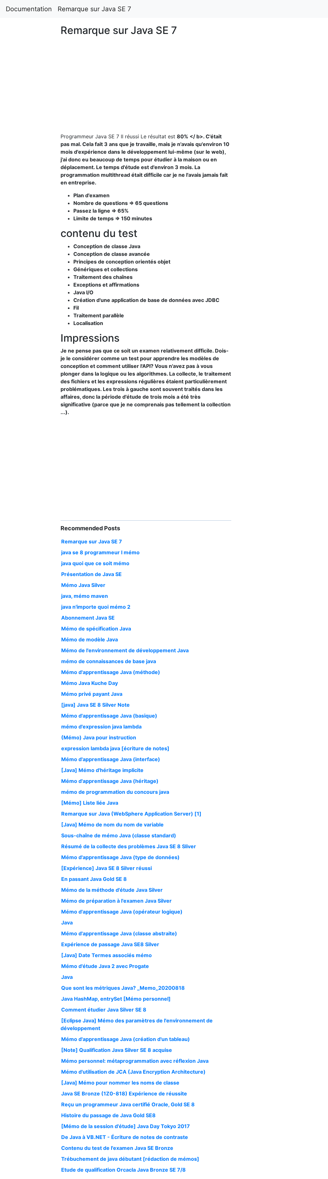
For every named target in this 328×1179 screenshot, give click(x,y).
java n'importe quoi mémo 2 (95, 607)
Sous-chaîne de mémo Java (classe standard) (118, 835)
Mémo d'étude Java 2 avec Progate (105, 966)
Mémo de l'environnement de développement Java (125, 650)
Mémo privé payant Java (91, 694)
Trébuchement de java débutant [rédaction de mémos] (130, 1159)
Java (67, 922)
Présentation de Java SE (91, 574)
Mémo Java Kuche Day (89, 683)
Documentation (29, 9)
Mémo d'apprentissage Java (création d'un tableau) (125, 1039)
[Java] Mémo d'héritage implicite (102, 770)
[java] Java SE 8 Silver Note (95, 705)
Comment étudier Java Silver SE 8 (103, 1009)
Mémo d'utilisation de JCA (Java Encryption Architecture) (133, 1072)
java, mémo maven (84, 596)
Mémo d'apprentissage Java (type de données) (120, 857)
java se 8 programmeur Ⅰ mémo (100, 552)
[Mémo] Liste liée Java (89, 803)
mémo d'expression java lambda (101, 726)
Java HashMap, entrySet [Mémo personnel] (116, 999)
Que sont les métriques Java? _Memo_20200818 (123, 988)
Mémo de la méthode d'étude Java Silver (112, 890)
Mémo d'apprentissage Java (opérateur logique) (122, 911)
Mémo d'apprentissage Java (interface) (110, 759)
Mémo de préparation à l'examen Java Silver (116, 901)
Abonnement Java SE (88, 617)
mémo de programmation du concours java (115, 792)
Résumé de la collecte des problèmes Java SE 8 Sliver (128, 846)
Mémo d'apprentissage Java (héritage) (110, 781)
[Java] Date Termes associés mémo (106, 955)
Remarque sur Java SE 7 (94, 9)
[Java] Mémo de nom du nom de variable (112, 824)
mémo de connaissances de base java (108, 661)
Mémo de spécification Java (96, 628)
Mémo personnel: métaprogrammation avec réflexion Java (135, 1061)
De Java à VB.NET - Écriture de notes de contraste (124, 1137)
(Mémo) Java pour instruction (98, 737)
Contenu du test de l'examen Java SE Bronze (117, 1148)
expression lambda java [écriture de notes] (115, 748)
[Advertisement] (265, 332)
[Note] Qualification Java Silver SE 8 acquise (116, 1050)
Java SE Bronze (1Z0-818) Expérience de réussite (124, 1093)
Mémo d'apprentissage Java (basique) (109, 715)
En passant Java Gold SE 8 (94, 879)
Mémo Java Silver (83, 585)
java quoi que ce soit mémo (95, 563)
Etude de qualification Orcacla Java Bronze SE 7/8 (123, 1170)
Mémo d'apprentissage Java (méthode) (110, 672)
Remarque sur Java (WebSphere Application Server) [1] (131, 813)
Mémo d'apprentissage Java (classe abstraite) (119, 933)
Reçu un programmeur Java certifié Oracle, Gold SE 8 (128, 1104)
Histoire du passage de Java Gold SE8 (108, 1115)
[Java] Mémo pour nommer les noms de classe (120, 1082)
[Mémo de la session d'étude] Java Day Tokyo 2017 (125, 1126)
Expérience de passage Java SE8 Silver (110, 944)
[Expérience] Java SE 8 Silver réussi (106, 868)
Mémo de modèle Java (89, 639)
